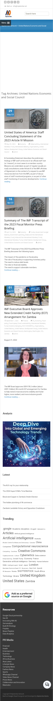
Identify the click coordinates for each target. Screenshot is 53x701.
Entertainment (8, 651)
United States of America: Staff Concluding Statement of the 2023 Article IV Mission (24, 136)
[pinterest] (11, 3)
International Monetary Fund (13, 240)
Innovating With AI (10, 621)
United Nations (9, 328)
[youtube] (18, 3)
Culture (16, 555)
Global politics (35, 144)
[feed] (15, 3)
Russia (14, 571)
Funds (33, 232)
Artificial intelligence (18, 538)
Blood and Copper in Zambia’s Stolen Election (20, 497)
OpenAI (39, 568)
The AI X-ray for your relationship (15, 485)
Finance (25, 321)
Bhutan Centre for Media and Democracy (16, 542)
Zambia (6, 334)
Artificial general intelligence (24, 534)
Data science (40, 555)
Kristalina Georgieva (15, 326)
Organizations (34, 147)
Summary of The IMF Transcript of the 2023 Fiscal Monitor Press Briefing (26, 224)
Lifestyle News (8, 664)
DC (33, 321)
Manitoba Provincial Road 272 (12, 568)
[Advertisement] (26, 60)
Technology (7, 576)
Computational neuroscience (30, 546)
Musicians (25, 568)
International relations (22, 147)
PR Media (8, 639)
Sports (5, 672)
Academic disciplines (20, 529)
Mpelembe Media (43, 696)
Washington (28, 331)
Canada (32, 542)
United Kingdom (32, 575)
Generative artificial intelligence (15, 561)
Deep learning (7, 559)
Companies (7, 547)
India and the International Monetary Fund (28, 237)
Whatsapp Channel (10, 675)
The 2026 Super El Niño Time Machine (17, 491)
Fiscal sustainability (24, 323)
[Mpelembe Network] (6, 13)
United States (13, 581)
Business (6, 654)
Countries (14, 551)
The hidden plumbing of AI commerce (17, 503)
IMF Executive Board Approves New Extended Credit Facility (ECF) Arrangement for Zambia (26, 313)
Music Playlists (8, 631)
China (39, 542)
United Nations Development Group (34, 240)
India (5, 565)
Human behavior (42, 561)
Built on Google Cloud (10, 696)
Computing (6, 551)
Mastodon (7, 685)
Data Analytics (8, 634)
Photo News (7, 680)
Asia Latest (7, 662)
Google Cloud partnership (12, 616)
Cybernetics (27, 555)
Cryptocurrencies (8, 555)
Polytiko (6, 629)
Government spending (17, 235)
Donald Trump (18, 559)
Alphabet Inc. (41, 529)
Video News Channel (11, 677)
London (33, 564)
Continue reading (12, 270)
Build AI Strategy (9, 626)
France (36, 558)
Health (5, 649)
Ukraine (16, 576)
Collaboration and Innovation (14, 682)
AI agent (33, 529)
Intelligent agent (13, 565)
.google (7, 528)
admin (16, 152)
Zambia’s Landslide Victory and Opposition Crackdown (24, 508)
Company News (9, 667)
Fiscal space (13, 323)
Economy (23, 144)
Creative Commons (31, 551)
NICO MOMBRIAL (28, 326)
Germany (32, 561)
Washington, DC (37, 331)
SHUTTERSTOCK (26, 571)
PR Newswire (7, 571)
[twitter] (8, 3)
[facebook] (5, 3)
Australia (38, 539)
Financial (6, 646)
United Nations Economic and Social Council (18, 243)
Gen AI (5, 618)
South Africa (40, 571)
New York (32, 568)
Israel (21, 565)
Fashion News (8, 669)
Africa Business (9, 659)
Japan (26, 565)
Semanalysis (8, 623)
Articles (8, 533)
